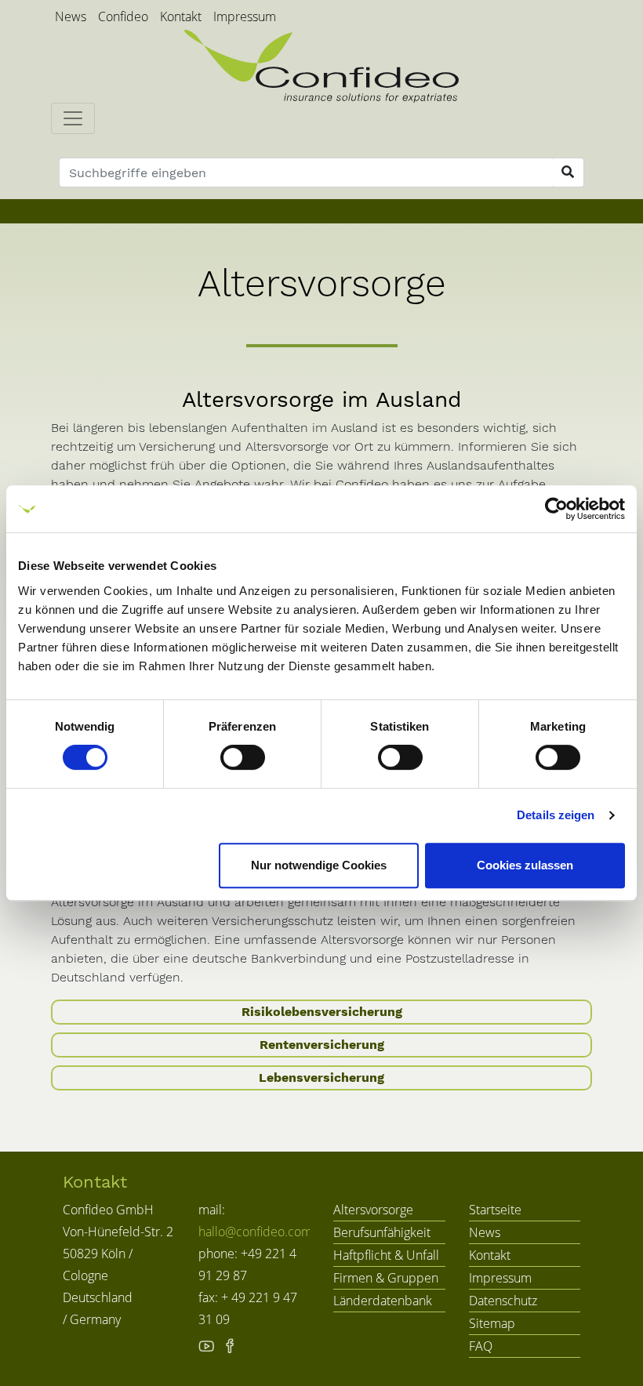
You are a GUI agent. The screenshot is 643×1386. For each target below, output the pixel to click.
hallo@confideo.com (255, 1231)
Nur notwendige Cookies (319, 865)
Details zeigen (555, 815)
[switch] (242, 757)
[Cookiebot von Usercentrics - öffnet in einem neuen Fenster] (556, 509)
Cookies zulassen (525, 865)
